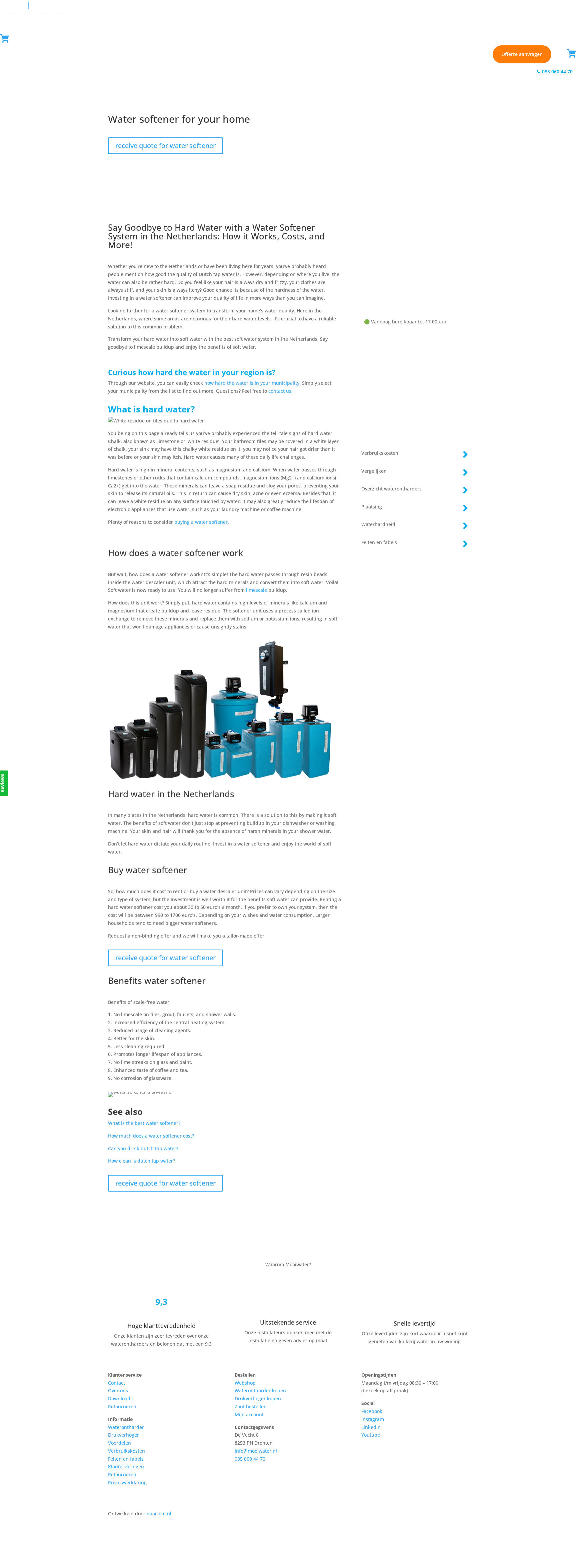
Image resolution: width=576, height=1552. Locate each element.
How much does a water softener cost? (151, 1136)
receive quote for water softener (165, 145)
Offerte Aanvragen (503, 71)
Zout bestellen (251, 1406)
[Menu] (17, 37)
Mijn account (249, 1414)
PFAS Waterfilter (128, 71)
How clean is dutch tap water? (141, 1161)
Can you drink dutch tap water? (143, 1148)
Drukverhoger (123, 1435)
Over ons (118, 1390)
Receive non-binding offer (414, 411)
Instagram (372, 1419)
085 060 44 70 (403, 285)
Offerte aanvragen (522, 54)
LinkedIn (371, 1427)
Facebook (371, 1411)
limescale (256, 590)
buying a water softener (201, 522)
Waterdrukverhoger (73, 71)
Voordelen (119, 1443)
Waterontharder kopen (260, 1390)
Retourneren (122, 1406)
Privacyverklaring (127, 1482)
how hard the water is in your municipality (251, 383)
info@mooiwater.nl (256, 1451)
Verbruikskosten (126, 1451)
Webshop (214, 71)
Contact (460, 71)
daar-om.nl (159, 1513)
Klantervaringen (126, 1466)
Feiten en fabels (126, 1459)
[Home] (33, 9)
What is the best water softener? (144, 1123)
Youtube (370, 1435)
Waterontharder (18, 71)
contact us (279, 391)
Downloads (120, 1398)
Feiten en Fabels (171, 71)
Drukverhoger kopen (258, 1398)
